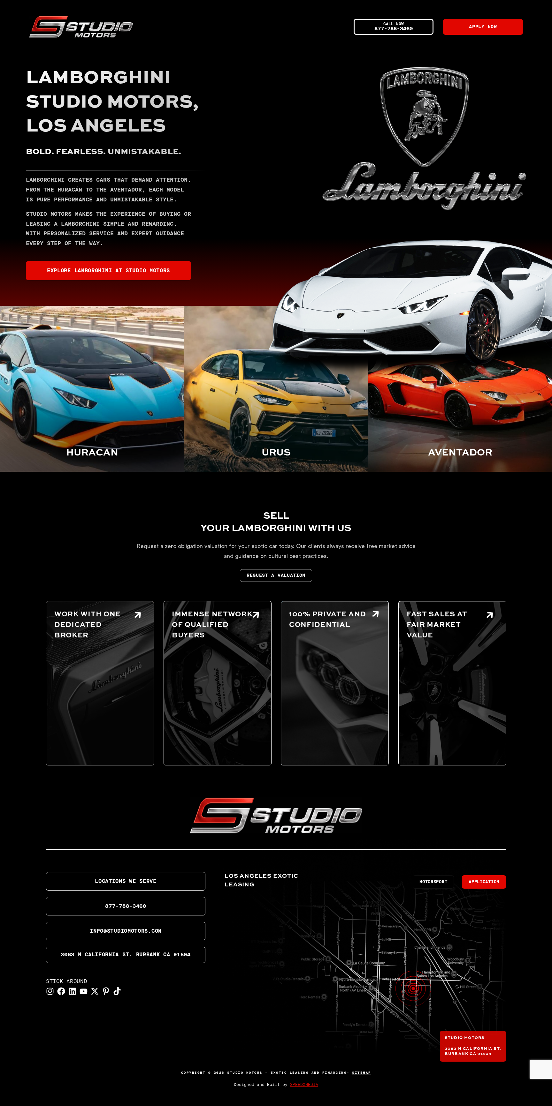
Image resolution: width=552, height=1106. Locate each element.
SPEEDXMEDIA (304, 1084)
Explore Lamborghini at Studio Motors (108, 270)
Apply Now (483, 26)
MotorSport (433, 881)
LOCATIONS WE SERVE (126, 881)
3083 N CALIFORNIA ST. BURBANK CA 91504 (126, 955)
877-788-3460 (125, 906)
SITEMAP (361, 1073)
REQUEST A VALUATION (276, 575)
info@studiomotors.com (126, 931)
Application (484, 881)
